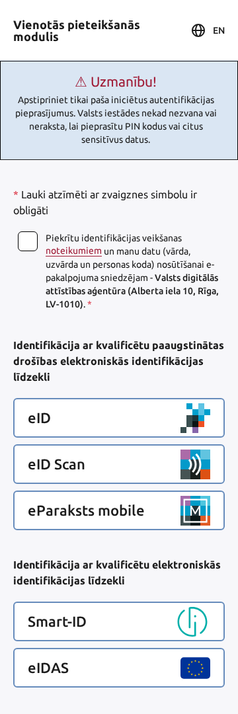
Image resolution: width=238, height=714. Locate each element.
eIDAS (48, 668)
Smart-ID (57, 621)
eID (39, 418)
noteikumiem (74, 250)
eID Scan (56, 464)
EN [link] (219, 30)
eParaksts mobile (86, 510)
